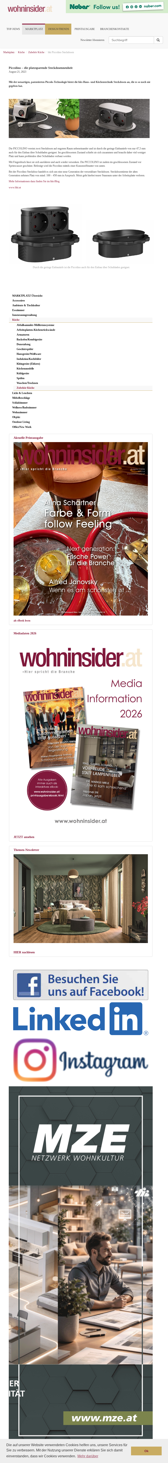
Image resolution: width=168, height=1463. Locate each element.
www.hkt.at (15, 187)
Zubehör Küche (25, 387)
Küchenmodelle (25, 368)
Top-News (13, 29)
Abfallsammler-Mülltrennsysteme (35, 325)
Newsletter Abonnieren (92, 40)
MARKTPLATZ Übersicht (27, 295)
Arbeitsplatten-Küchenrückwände (36, 329)
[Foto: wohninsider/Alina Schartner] (81, 529)
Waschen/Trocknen (27, 383)
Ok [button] (146, 1451)
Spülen (20, 378)
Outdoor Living (21, 422)
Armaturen (23, 334)
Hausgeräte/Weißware (29, 353)
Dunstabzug (23, 344)
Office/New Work (22, 427)
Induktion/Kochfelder (29, 358)
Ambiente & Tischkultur (26, 305)
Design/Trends (58, 29)
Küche (15, 319)
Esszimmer (18, 310)
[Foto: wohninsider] (81, 733)
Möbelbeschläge (21, 397)
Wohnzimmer (19, 412)
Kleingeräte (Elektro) (28, 363)
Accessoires (18, 300)
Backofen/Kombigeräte (29, 339)
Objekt (16, 417)
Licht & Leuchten (22, 393)
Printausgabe (85, 29)
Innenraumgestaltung (24, 315)
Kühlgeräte (23, 373)
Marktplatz (34, 29)
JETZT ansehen (24, 837)
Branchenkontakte (114, 29)
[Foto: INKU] (81, 898)
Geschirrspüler (25, 349)
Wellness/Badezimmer (24, 407)
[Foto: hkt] (78, 118)
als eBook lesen (22, 620)
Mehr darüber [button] (87, 1456)
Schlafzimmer (20, 402)
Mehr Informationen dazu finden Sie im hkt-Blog (34, 181)
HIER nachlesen (24, 952)
